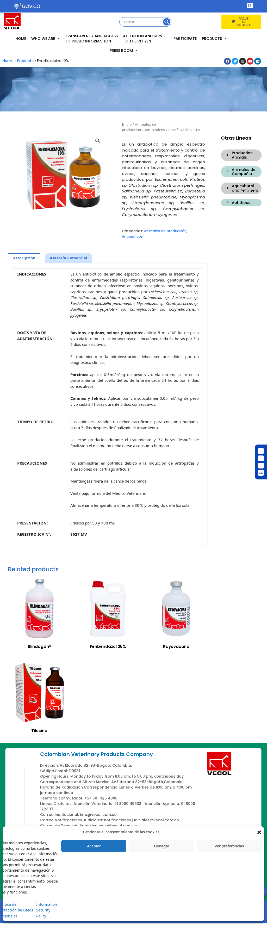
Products (212, 38)
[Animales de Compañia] (227, 171)
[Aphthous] (227, 202)
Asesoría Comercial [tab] (68, 257)
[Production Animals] (227, 155)
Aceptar (94, 845)
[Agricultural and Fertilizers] (227, 188)
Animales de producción (139, 127)
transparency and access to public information (91, 38)
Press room (121, 50)
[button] (259, 831)
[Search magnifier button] (166, 22)
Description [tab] (24, 257)
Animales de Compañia (243, 172)
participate (185, 38)
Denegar (161, 845)
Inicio (127, 124)
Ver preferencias (229, 845)
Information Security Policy (46, 910)
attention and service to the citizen (145, 38)
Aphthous (241, 202)
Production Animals (242, 155)
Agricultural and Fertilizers (245, 188)
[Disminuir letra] (261, 458)
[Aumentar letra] (261, 465)
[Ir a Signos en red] (261, 473)
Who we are (43, 38)
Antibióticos (155, 129)
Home (20, 38)
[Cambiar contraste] (261, 451)
